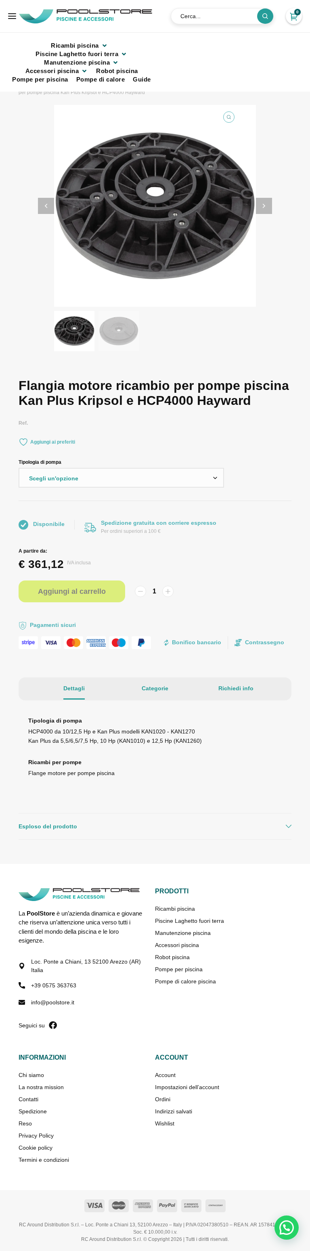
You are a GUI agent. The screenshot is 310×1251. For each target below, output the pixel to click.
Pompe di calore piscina (185, 981)
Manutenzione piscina (183, 933)
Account (165, 1075)
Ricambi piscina (175, 908)
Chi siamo (31, 1075)
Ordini (162, 1099)
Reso (25, 1123)
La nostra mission (41, 1087)
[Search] (265, 16)
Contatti (28, 1099)
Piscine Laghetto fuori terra (189, 921)
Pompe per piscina (179, 969)
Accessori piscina (177, 945)
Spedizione (33, 1111)
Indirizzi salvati (173, 1111)
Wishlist (164, 1123)
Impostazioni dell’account (187, 1087)
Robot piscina (172, 957)
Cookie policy (35, 1147)
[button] (79, 45)
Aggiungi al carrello (72, 591)
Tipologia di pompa (40, 462)
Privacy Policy (36, 1135)
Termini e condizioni (44, 1160)
